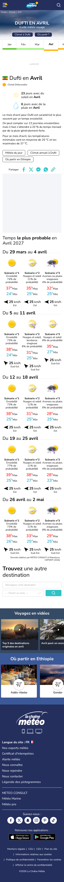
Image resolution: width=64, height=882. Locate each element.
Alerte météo (11, 759)
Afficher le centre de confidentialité (33, 865)
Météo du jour (14, 153)
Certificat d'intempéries (18, 754)
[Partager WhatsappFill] (46, 169)
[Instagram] (36, 820)
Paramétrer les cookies (49, 859)
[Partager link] (53, 169)
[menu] (5, 5)
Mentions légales (16, 849)
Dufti (20, 12)
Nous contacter (12, 776)
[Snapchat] (27, 820)
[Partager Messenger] (38, 169)
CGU (30, 849)
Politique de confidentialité (20, 859)
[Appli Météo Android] (44, 837)
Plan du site (50, 849)
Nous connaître (12, 765)
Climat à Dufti (22, 34)
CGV (38, 849)
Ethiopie (12, 12)
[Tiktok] (53, 820)
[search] (58, 5)
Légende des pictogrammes (21, 782)
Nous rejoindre (12, 771)
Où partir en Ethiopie (18, 159)
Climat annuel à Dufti (43, 153)
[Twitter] (19, 820)
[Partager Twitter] (31, 169)
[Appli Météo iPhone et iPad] (20, 837)
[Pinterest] (44, 820)
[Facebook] (10, 820)
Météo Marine (11, 798)
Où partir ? (43, 34)
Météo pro (9, 804)
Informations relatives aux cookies (34, 854)
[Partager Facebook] (24, 169)
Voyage (4, 12)
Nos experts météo (15, 748)
